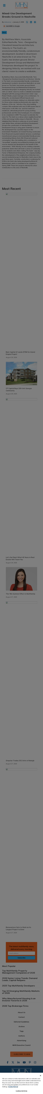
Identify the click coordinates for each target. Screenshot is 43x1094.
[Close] (40, 1075)
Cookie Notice (13, 1087)
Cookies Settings (21, 1091)
